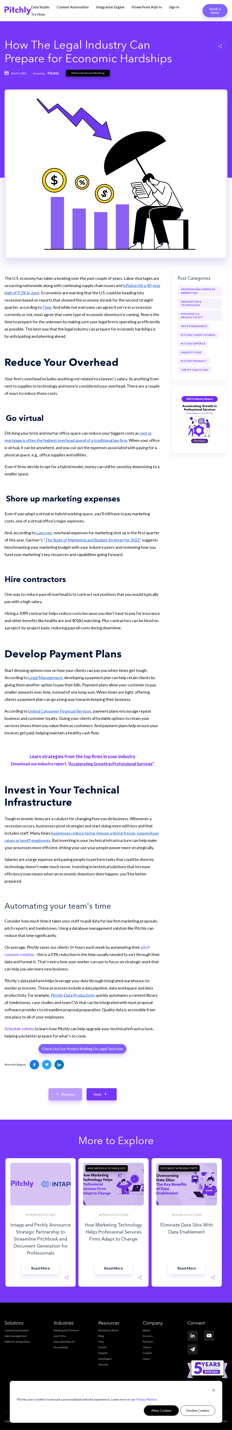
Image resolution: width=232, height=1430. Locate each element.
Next (98, 1094)
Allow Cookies (161, 1410)
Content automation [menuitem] (17, 1330)
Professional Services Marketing (87, 73)
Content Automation (73, 7)
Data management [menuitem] (16, 1336)
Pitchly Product (194, 361)
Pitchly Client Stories (198, 335)
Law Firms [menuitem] (60, 1336)
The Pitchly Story (195, 369)
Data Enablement (194, 326)
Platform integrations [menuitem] (17, 1341)
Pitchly (53, 73)
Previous (68, 1094)
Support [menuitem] (103, 1353)
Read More (40, 1268)
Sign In (174, 7)
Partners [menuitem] (148, 1341)
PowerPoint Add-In (147, 7)
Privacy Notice (146, 1399)
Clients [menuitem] (147, 1347)
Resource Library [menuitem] (108, 1330)
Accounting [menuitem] (61, 1347)
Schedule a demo (19, 1028)
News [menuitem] (146, 1359)
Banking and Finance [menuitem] (66, 1330)
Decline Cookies (197, 1410)
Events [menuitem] (102, 1347)
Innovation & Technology (191, 303)
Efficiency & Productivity (192, 315)
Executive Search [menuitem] (64, 1341)
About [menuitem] (146, 1330)
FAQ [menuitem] (101, 1341)
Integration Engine (110, 7)
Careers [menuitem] (148, 1336)
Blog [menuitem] (101, 1336)
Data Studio (40, 7)
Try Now (38, 14)
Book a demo (214, 10)
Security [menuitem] (103, 1364)
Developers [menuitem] (105, 1359)
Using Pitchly (191, 352)
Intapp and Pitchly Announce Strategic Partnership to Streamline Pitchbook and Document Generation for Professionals (40, 1239)
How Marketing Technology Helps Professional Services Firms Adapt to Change (113, 1232)
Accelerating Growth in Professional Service (109, 763)
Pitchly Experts (193, 343)
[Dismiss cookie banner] (213, 1391)
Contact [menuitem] (147, 1353)
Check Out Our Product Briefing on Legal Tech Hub (82, 1049)
